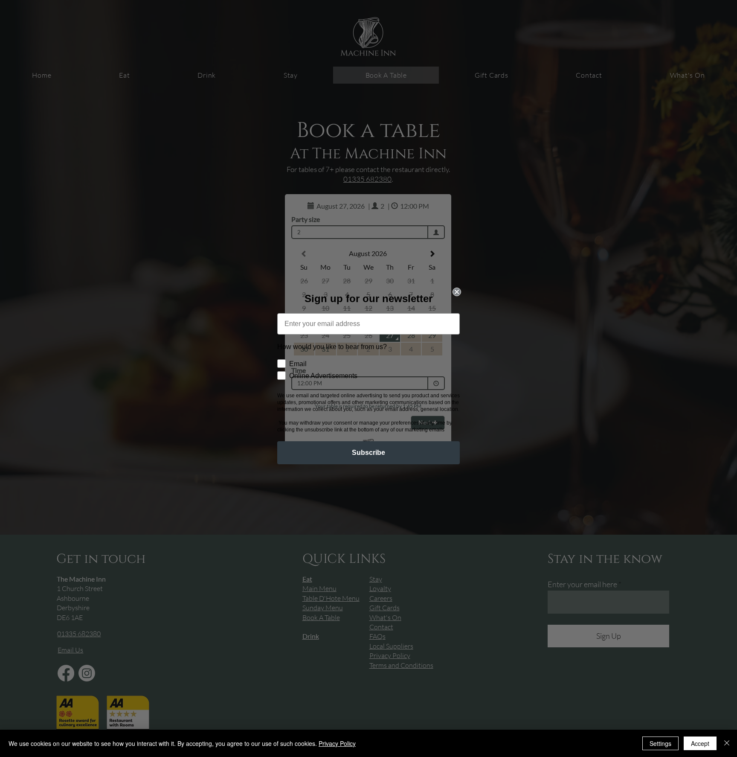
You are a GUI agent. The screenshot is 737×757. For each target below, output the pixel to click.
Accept (700, 743)
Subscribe (368, 452)
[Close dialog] (457, 292)
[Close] (727, 743)
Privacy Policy (337, 743)
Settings (660, 743)
